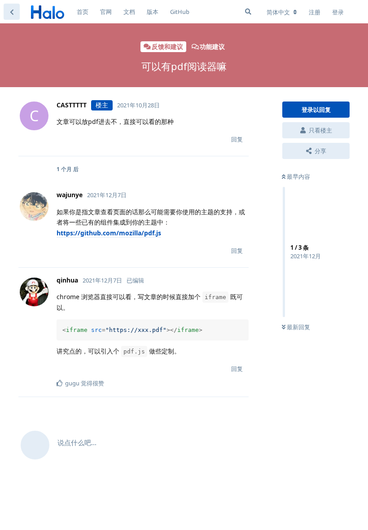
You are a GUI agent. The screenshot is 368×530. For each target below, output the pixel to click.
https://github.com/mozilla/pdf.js (109, 233)
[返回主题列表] (12, 12)
